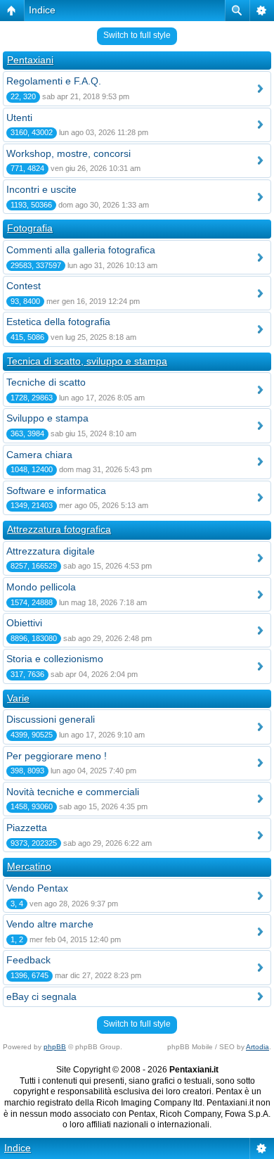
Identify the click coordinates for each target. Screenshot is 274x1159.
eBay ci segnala (41, 996)
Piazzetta (26, 827)
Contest (23, 285)
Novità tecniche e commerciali (72, 791)
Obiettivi (24, 622)
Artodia (257, 1047)
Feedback (28, 959)
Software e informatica (56, 490)
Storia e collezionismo (54, 658)
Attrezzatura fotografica (59, 529)
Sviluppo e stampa (47, 418)
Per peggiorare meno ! (56, 755)
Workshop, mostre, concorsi (68, 153)
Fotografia (30, 228)
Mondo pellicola (41, 587)
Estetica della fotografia (58, 321)
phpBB (55, 1047)
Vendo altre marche (49, 924)
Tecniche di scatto (46, 382)
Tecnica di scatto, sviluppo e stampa (87, 361)
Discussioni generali (50, 719)
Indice (42, 9)
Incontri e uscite (41, 189)
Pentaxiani (30, 59)
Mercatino (29, 866)
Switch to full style (137, 35)
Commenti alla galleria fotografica (80, 249)
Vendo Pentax (37, 888)
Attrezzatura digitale (50, 551)
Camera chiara (39, 454)
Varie (18, 698)
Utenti (19, 117)
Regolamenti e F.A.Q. (53, 81)
